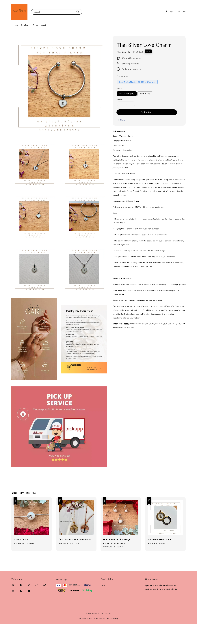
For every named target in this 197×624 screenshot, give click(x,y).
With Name (145, 94)
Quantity (120, 99)
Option (119, 88)
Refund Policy (112, 618)
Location (45, 25)
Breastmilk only (126, 94)
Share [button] (122, 120)
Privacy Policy (99, 618)
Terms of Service (85, 618)
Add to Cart (147, 112)
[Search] (78, 11)
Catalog (24, 25)
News (35, 25)
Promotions (122, 76)
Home (15, 25)
